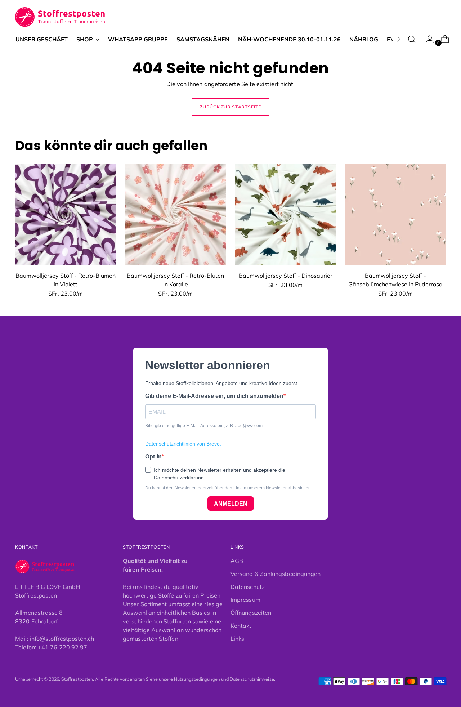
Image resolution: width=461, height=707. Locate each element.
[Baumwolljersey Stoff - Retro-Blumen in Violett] (65, 214)
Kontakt (241, 625)
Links (237, 638)
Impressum (245, 599)
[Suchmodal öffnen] (411, 39)
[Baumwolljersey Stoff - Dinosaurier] (285, 214)
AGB (236, 560)
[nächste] (398, 39)
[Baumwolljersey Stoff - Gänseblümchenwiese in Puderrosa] (395, 214)
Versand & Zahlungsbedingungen (275, 573)
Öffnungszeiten (250, 612)
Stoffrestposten (77, 679)
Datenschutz (247, 586)
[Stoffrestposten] (60, 17)
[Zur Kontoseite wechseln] (427, 39)
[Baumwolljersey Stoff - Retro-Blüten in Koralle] (175, 214)
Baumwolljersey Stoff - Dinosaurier (285, 275)
